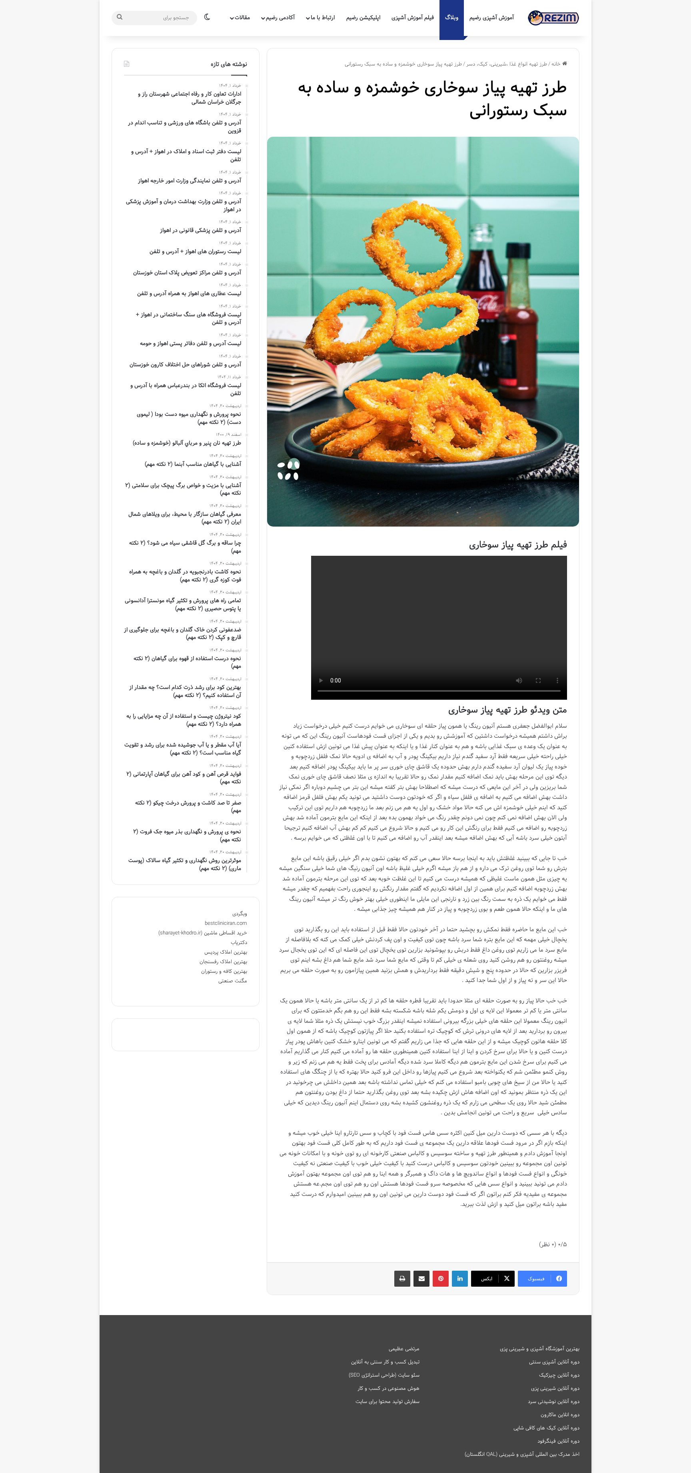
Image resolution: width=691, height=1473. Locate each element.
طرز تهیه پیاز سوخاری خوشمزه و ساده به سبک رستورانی (432, 99)
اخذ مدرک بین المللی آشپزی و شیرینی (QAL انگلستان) (522, 1454)
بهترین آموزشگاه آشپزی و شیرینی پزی (539, 1349)
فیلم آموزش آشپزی (412, 17)
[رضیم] (553, 18)
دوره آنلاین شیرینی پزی (555, 1388)
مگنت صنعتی (232, 981)
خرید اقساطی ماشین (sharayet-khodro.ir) (202, 933)
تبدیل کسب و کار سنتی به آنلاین (385, 1362)
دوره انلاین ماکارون (560, 1415)
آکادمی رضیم (280, 17)
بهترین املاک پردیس (225, 952)
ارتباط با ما (323, 17)
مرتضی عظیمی (404, 1349)
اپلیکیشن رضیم (363, 17)
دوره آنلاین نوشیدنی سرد (553, 1401)
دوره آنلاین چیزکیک (559, 1375)
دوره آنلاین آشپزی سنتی (554, 1362)
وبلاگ (451, 17)
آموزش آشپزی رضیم (491, 17)
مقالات (242, 17)
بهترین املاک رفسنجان (223, 962)
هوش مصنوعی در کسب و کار (388, 1388)
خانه (556, 64)
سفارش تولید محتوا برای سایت (387, 1401)
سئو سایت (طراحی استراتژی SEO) (384, 1375)
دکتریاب (239, 942)
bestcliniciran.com (226, 923)
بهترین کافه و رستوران (224, 971)
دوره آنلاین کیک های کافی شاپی (546, 1428)
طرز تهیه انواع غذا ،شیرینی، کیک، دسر (506, 64)
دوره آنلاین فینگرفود (558, 1441)
